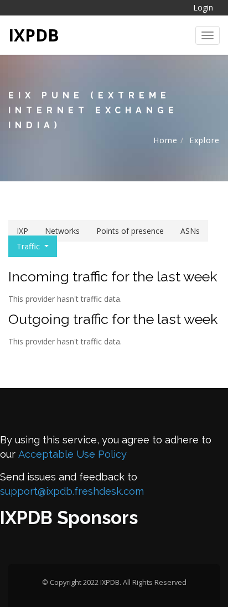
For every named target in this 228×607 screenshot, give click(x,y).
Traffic (28, 246)
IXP (22, 231)
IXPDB (33, 35)
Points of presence (130, 231)
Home (165, 140)
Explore (204, 140)
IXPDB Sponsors (69, 517)
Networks (62, 231)
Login (203, 7)
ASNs (190, 231)
